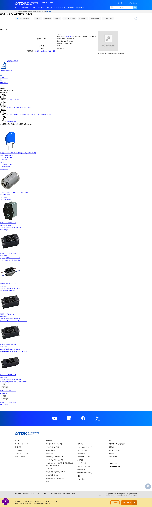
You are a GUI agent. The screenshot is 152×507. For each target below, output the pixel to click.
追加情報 (115, 503)
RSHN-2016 (69, 36)
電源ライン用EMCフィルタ (38, 11)
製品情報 (21, 11)
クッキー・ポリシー (43, 494)
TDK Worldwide (131, 3)
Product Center (47, 3)
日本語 (120, 3)
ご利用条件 (18, 494)
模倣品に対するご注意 (69, 494)
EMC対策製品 (27, 11)
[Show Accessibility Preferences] (5, 501)
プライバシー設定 (56, 494)
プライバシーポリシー (29, 494)
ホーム (17, 11)
